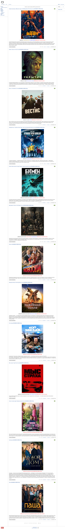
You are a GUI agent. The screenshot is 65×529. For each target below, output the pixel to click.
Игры (1, 8)
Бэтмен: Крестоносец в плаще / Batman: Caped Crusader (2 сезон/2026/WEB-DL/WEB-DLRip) (24, 166)
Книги (2, 11)
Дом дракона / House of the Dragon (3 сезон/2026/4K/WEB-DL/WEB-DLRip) (21, 205)
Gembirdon (44, 124)
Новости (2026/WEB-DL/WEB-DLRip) (15, 244)
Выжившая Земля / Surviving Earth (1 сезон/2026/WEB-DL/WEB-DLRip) (20, 282)
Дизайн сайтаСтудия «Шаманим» (34, 527)
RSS (7, 4)
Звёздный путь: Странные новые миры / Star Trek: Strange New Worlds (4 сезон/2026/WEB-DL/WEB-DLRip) (26, 127)
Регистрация (62, 4)
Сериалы (48, 124)
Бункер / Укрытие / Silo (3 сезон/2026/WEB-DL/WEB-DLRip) (18, 49)
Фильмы (2, 6)
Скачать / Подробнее (12, 202)
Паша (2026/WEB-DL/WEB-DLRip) (14, 482)
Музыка (2, 9)
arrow (45, 163)
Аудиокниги (2, 12)
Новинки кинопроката (4, 7)
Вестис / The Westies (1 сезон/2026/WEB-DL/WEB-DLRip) (18, 88)
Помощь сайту (60, 9)
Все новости (3, 4)
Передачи (2, 13)
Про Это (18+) (2, 15)
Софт (1, 14)
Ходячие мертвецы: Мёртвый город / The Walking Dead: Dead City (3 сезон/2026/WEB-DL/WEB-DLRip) (26, 8)
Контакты (10, 4)
